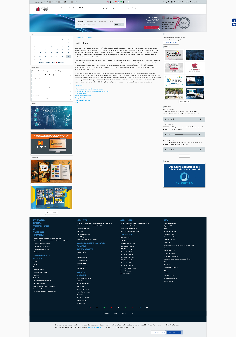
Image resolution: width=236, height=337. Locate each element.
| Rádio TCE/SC (124, 241)
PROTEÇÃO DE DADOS (41, 226)
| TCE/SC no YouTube (126, 254)
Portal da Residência (170, 278)
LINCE (35, 229)
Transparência (167, 2)
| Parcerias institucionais (41, 249)
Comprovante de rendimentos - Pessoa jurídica (179, 245)
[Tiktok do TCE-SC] (123, 2)
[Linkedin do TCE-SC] (126, 2)
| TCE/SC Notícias (125, 238)
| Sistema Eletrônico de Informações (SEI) (89, 226)
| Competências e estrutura (41, 244)
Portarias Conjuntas (83, 297)
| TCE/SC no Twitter (126, 252)
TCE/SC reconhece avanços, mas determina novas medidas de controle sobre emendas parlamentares (182, 143)
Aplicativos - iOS (169, 234)
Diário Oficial (73, 8)
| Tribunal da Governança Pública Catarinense (47, 238)
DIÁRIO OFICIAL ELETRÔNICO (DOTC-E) (91, 243)
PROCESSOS (37, 259)
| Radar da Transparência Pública (87, 240)
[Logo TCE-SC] (42, 12)
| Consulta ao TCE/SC (83, 234)
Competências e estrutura (83, 93)
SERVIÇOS (167, 220)
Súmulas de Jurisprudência (128, 229)
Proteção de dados (183, 2)
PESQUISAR (119, 24)
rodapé (76, 2)
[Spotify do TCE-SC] (120, 2)
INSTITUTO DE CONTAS (85, 249)
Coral (166, 262)
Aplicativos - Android (170, 231)
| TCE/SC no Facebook (127, 257)
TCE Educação (168, 281)
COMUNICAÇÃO (126, 235)
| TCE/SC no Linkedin (126, 265)
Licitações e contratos (171, 267)
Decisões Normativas (83, 289)
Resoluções (80, 286)
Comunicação (125, 9)
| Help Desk (80, 231)
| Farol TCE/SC (81, 237)
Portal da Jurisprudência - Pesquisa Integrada (134, 223)
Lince (191, 2)
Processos (63, 9)
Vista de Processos (39, 283)
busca (68, 2)
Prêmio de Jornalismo (127, 246)
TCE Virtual (82, 8)
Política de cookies (94, 327)
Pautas (35, 264)
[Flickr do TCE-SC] (128, 2)
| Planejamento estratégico (41, 246)
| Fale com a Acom (126, 274)
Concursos (167, 248)
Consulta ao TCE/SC (170, 251)
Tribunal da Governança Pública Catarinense (89, 89)
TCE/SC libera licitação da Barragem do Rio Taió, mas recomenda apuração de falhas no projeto (183, 128)
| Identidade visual (126, 271)
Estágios (167, 264)
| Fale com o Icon (82, 266)
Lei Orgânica (81, 281)
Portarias (80, 295)
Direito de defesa (38, 289)
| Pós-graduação (82, 258)
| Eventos (80, 255)
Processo (81, 21)
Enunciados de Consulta (128, 226)
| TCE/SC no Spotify (126, 260)
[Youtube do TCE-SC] (115, 2)
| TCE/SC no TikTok (126, 263)
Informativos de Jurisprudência (130, 231)
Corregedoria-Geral (81, 98)
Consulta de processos (40, 272)
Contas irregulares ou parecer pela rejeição (177, 259)
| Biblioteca (80, 269)
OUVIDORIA (37, 223)
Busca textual (81, 303)
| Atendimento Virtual (83, 229)
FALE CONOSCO (38, 232)
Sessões (35, 261)
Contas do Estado (169, 253)
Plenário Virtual (169, 276)
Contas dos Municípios (171, 256)
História (77, 102)
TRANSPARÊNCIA (39, 220)
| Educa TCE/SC (81, 252)
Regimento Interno (83, 284)
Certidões (167, 242)
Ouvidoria (174, 2)
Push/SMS (36, 275)
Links (166, 270)
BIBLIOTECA (81, 272)
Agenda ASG (168, 226)
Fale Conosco (197, 2)
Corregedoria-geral (41, 255)
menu (61, 2)
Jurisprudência (114, 9)
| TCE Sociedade (82, 260)
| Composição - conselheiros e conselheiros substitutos (50, 241)
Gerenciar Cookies (171, 43)
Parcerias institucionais (82, 100)
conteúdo (54, 2)
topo (131, 313)
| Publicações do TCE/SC (127, 243)
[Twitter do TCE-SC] (110, 2)
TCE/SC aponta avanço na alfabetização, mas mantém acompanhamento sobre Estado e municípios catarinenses (181, 112)
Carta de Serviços (169, 240)
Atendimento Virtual (170, 237)
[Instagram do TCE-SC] (108, 2)
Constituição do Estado (84, 278)
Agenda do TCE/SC (170, 223)
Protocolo (36, 278)
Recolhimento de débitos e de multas (44, 292)
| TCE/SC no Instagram (127, 249)
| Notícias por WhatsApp (128, 268)
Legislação (105, 9)
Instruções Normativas (84, 292)
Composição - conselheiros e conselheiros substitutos (92, 91)
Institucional (54, 9)
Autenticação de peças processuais (44, 286)
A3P (165, 229)
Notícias (111, 21)
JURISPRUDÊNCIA (126, 220)
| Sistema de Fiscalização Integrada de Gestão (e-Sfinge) (94, 223)
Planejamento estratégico (83, 96)
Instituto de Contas (94, 8)
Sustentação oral (38, 270)
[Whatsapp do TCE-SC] (113, 2)
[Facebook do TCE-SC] (118, 2)
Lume (166, 273)
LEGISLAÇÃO (81, 275)
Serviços (134, 9)
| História (36, 252)
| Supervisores (81, 263)
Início (79, 37)
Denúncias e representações (42, 281)
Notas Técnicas (81, 300)
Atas (34, 267)
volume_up (47, 1)
